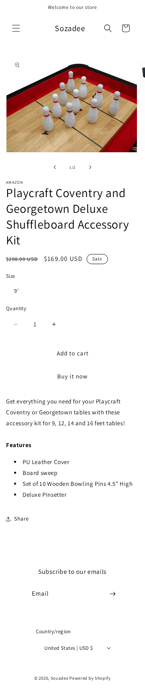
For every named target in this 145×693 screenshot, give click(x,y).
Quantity (16, 308)
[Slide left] (55, 167)
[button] (16, 28)
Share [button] (21, 518)
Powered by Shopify (90, 678)
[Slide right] (90, 167)
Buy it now (72, 376)
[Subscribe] (113, 593)
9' (16, 290)
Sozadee (59, 678)
